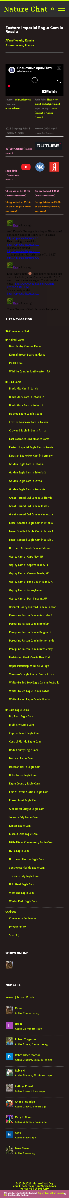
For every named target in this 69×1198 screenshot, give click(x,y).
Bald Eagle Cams (18, 710)
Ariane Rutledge (25, 1101)
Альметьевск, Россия (20, 45)
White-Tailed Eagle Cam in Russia (29, 699)
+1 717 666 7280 (39, 1188)
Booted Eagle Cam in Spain (25, 413)
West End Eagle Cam (21, 892)
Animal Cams (16, 339)
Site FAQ (14, 935)
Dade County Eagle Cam (23, 750)
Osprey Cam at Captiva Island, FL (28, 565)
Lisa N (18, 1024)
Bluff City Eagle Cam (21, 724)
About (12, 911)
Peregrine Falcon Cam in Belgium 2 (30, 632)
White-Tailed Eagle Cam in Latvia (29, 691)
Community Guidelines (22, 918)
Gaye (18, 1132)
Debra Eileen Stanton (27, 1055)
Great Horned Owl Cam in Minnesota (31, 514)
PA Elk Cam (15, 363)
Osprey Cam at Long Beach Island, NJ (31, 581)
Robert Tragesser (25, 1039)
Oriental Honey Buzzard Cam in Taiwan (32, 607)
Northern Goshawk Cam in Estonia (29, 548)
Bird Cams (14, 382)
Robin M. (20, 1070)
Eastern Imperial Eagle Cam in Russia (31, 447)
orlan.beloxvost (23, 99)
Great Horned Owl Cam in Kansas (29, 506)
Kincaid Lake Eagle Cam (23, 834)
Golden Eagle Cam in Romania (27, 489)
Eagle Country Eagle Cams (24, 783)
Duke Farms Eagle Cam (22, 775)
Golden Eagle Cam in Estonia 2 (27, 472)
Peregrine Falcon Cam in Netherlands (31, 640)
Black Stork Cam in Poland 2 (26, 405)
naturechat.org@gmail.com (39, 1186)
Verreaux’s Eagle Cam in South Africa (31, 674)
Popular (31, 997)
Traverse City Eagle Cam (23, 876)
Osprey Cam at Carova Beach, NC (29, 573)
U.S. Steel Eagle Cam (21, 884)
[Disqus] (34, 264)
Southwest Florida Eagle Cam (27, 867)
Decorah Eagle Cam (21, 758)
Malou (18, 1008)
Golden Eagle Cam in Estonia (26, 464)
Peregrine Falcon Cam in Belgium (29, 623)
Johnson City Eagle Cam (23, 817)
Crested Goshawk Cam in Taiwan (29, 422)
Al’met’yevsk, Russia (20, 40)
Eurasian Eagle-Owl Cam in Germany (31, 455)
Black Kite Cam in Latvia (23, 388)
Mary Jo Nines (23, 1117)
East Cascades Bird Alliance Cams (29, 439)
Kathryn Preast (24, 1086)
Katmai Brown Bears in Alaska (27, 354)
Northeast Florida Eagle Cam (26, 859)
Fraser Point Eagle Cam (23, 800)
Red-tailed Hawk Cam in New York (30, 657)
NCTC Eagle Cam (19, 850)
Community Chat (18, 331)
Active (20, 997)
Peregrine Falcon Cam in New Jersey (31, 649)
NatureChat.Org (43, 1183)
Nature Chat (26, 9)
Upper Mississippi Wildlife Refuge (29, 666)
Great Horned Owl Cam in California (30, 497)
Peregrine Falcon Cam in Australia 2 (30, 615)
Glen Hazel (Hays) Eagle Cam (26, 809)
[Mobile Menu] (61, 9)
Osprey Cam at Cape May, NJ (26, 556)
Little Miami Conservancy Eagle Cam (30, 842)
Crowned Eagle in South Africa (27, 430)
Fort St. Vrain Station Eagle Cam (28, 792)
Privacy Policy (17, 926)
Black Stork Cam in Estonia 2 (26, 397)
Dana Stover (22, 1148)
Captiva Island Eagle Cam (24, 733)
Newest (10, 997)
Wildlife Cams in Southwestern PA (29, 371)
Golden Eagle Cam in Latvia (25, 481)
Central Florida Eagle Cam (25, 741)
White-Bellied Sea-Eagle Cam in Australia (34, 682)
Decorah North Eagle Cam (24, 767)
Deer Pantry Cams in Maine (25, 346)
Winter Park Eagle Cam (23, 901)
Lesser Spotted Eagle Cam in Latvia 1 (31, 531)
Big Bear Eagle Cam (21, 716)
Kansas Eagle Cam (20, 825)
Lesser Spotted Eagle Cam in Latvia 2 (31, 539)
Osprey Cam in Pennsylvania (25, 590)
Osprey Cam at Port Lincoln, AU (28, 598)
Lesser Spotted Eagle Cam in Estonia (31, 523)
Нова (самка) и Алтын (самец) (46, 113)
